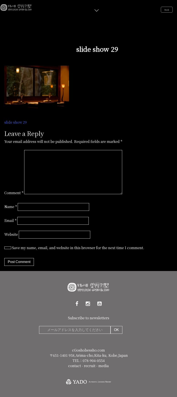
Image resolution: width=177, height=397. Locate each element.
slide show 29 (15, 122)
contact (75, 365)
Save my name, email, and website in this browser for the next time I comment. (78, 247)
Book (166, 9)
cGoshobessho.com (88, 350)
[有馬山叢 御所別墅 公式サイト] (16, 6)
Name (10, 206)
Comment (13, 192)
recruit (90, 365)
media (103, 365)
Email (10, 220)
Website (11, 234)
